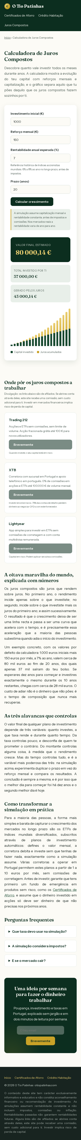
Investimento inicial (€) (27, 113)
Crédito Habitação (50, 15)
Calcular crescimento (32, 202)
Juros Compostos (16, 25)
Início (7, 37)
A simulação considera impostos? (39, 946)
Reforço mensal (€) (24, 132)
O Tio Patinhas (25, 6)
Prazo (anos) (20, 181)
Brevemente (40, 1041)
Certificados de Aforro (19, 15)
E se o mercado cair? (29, 961)
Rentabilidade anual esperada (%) (35, 150)
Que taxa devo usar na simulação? (39, 931)
